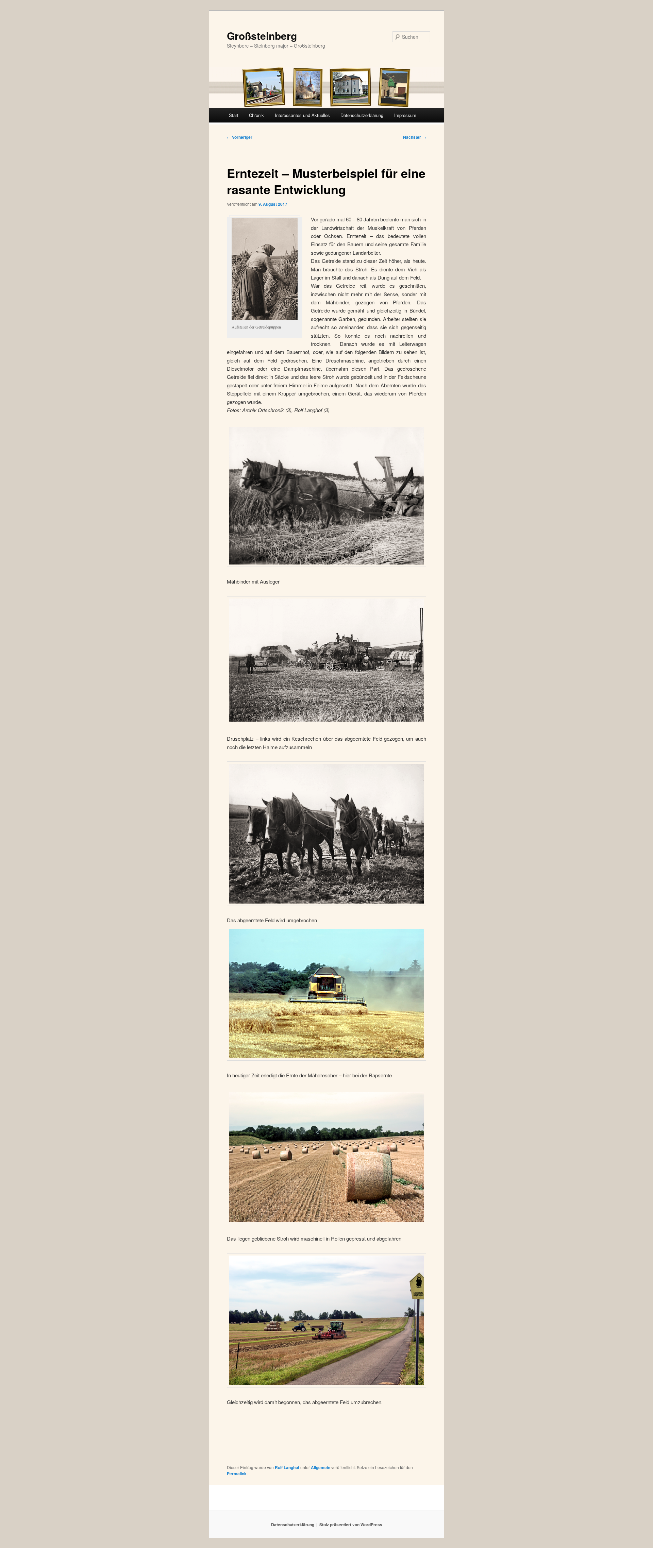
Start (233, 115)
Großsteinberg (262, 35)
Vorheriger (239, 137)
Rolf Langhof (287, 1467)
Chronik (256, 115)
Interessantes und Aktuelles (302, 115)
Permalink (237, 1473)
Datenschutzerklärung (361, 115)
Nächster (414, 137)
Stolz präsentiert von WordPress (350, 1524)
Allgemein (320, 1467)
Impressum (405, 115)
